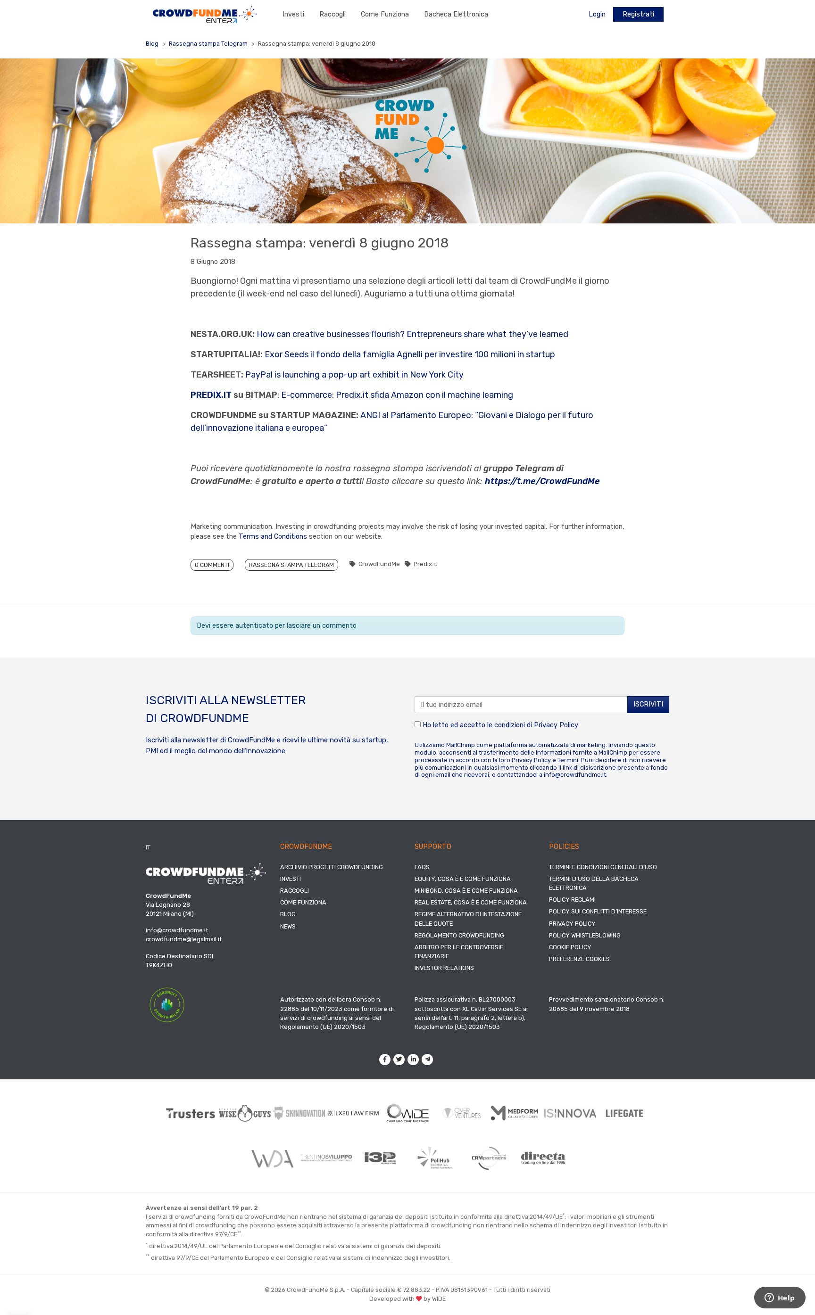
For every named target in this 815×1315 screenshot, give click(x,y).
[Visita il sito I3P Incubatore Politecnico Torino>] (380, 1158)
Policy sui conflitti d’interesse (598, 911)
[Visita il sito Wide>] (408, 1113)
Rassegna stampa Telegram (208, 43)
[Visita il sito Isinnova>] (570, 1113)
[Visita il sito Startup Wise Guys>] (245, 1113)
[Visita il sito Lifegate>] (625, 1113)
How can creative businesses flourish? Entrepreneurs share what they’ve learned (412, 334)
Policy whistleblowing (585, 935)
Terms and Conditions (273, 537)
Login (597, 14)
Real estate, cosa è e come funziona (471, 902)
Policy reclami (572, 899)
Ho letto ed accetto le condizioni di (499, 725)
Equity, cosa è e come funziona (463, 878)
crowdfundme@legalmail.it (184, 939)
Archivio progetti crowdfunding (331, 867)
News (288, 926)
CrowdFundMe (379, 563)
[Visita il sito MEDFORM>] (516, 1113)
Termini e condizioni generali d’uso (603, 867)
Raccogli (332, 14)
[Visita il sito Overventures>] (462, 1113)
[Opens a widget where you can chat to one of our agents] (780, 1298)
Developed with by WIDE (407, 1298)
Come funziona (385, 14)
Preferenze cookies (579, 958)
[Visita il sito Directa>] (543, 1157)
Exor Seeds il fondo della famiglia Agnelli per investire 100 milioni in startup (410, 354)
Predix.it (425, 563)
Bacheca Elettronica (456, 14)
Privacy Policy (556, 725)
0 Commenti (212, 564)
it (148, 847)
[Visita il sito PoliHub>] (434, 1158)
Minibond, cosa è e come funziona (466, 890)
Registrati (638, 14)
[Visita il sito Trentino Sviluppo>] (326, 1157)
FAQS (422, 867)
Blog (152, 43)
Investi (293, 14)
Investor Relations (444, 967)
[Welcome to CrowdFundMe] (205, 14)
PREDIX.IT (211, 395)
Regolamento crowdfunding (459, 935)
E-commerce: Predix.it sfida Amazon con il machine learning (397, 395)
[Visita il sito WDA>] (272, 1158)
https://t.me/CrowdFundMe (542, 481)
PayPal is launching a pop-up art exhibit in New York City (354, 375)
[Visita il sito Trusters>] (191, 1113)
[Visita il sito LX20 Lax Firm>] (353, 1113)
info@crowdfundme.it (575, 774)
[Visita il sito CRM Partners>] (489, 1158)
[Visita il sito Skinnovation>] (299, 1113)
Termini (567, 760)
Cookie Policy (570, 947)
